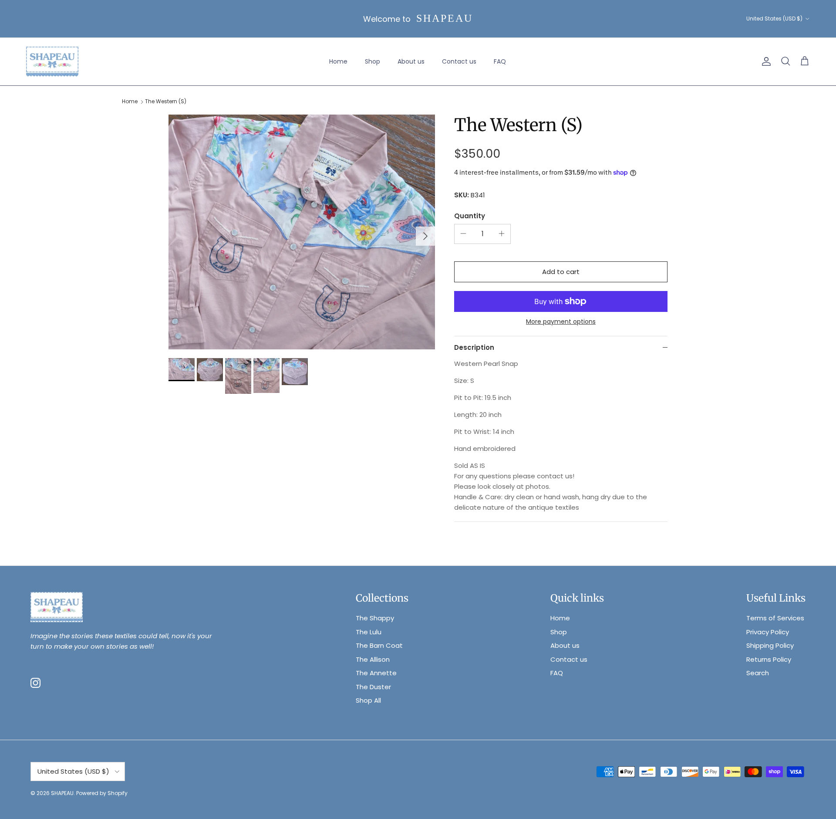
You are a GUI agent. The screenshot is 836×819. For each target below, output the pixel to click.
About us (411, 61)
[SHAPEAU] (52, 62)
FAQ (500, 61)
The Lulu (368, 631)
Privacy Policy (767, 631)
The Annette (376, 672)
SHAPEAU (62, 793)
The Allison (373, 659)
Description (474, 347)
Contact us (459, 61)
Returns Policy (768, 659)
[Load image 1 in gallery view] (302, 232)
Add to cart (561, 271)
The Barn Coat (379, 645)
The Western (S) (165, 101)
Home (338, 61)
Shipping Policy (770, 645)
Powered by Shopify (102, 793)
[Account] (765, 61)
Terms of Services (775, 618)
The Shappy (375, 618)
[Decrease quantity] (463, 234)
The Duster (373, 686)
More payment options (561, 321)
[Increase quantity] (501, 234)
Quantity (469, 215)
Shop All (368, 700)
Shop (372, 61)
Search (757, 672)
